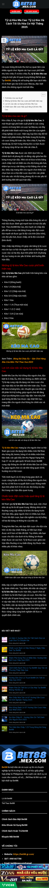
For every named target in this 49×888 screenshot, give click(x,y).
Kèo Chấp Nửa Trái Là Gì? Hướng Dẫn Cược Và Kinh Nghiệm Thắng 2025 (27, 698)
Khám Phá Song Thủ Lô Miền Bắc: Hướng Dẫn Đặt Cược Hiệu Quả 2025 (28, 659)
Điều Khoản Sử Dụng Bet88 (14, 825)
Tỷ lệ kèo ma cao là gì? (14, 98)
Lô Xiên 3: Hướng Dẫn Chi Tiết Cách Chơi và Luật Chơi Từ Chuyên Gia (27, 639)
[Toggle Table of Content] (42, 95)
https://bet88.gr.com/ (23, 854)
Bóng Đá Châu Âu (21, 359)
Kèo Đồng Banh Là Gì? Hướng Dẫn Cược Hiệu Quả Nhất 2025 (27, 708)
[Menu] (3, 4)
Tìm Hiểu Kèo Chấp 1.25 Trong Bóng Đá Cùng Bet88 (27, 728)
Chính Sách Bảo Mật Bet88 (14, 819)
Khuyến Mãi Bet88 (10, 837)
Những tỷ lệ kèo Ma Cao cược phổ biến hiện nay (23, 101)
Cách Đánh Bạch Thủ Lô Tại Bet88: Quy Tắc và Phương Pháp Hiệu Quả (28, 669)
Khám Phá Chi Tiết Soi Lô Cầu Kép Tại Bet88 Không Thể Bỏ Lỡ (27, 688)
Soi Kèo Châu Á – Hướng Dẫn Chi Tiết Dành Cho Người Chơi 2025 (26, 718)
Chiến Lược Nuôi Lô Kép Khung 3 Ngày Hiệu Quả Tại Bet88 (27, 649)
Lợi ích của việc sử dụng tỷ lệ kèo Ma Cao (21, 104)
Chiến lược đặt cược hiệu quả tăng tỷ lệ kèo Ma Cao (23, 108)
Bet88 (8, 80)
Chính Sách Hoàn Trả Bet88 (15, 831)
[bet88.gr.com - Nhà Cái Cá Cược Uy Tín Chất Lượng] (24, 4)
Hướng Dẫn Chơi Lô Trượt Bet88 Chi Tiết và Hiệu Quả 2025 (26, 679)
